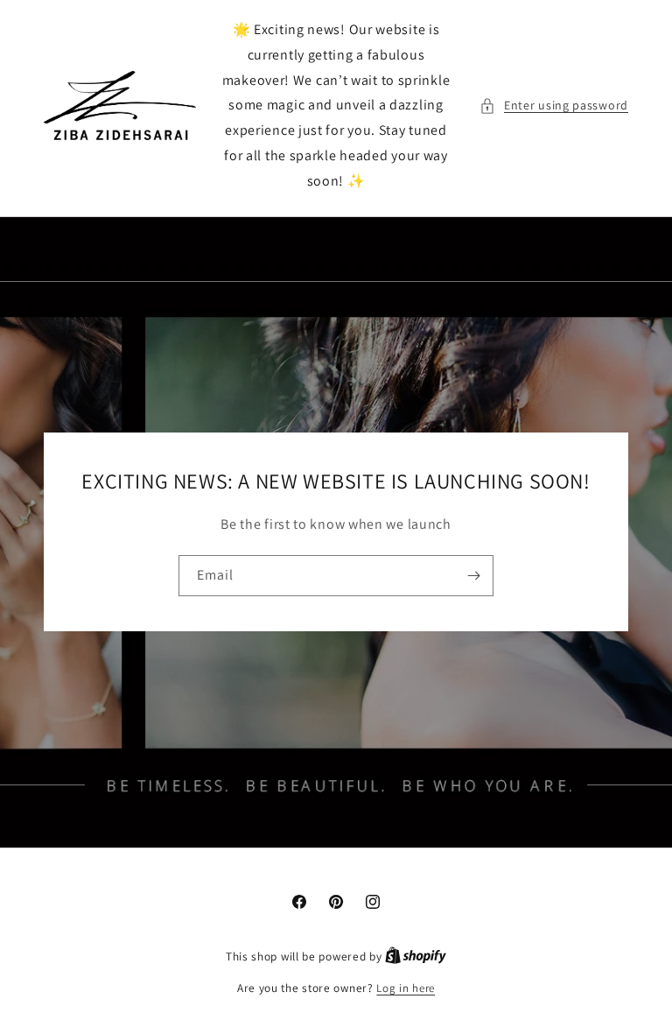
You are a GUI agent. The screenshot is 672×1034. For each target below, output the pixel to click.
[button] (554, 105)
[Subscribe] (473, 575)
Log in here (405, 988)
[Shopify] (415, 956)
